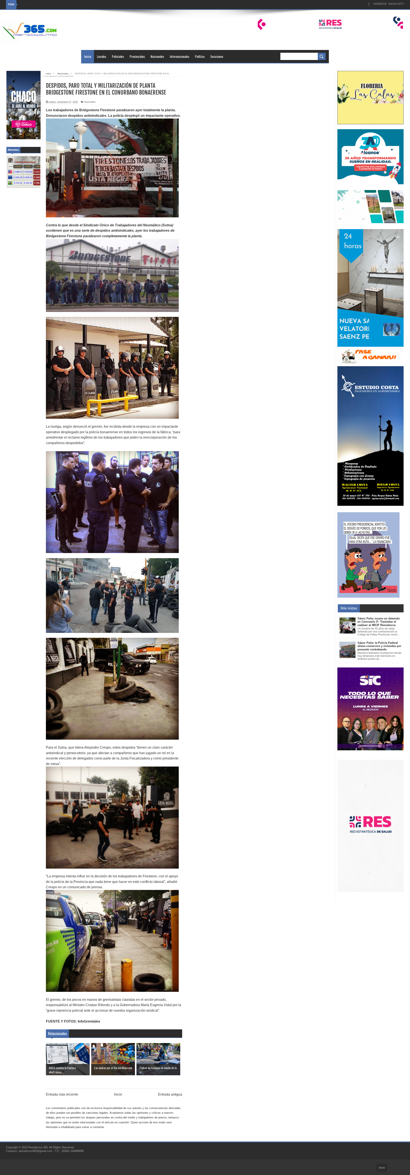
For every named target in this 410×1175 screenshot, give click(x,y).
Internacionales (179, 56)
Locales (101, 56)
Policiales (118, 56)
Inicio (87, 56)
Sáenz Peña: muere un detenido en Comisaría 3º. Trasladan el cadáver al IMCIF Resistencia (378, 622)
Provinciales (137, 56)
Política (200, 56)
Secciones (216, 56)
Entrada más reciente (62, 1094)
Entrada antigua (170, 1094)
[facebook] (369, 4)
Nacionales (157, 56)
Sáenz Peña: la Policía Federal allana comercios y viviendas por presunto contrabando (379, 646)
